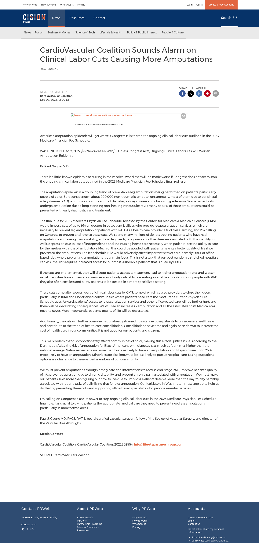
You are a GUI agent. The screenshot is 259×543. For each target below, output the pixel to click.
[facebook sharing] (182, 94)
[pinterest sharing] (207, 94)
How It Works (48, 4)
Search (226, 18)
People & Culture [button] (173, 32)
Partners (82, 520)
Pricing (81, 4)
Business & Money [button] (58, 32)
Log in (191, 520)
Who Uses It (67, 4)
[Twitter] (23, 529)
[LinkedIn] (32, 529)
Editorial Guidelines (88, 527)
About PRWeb (85, 517)
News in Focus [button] (33, 32)
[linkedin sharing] (199, 94)
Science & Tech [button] (85, 32)
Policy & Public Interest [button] (142, 32)
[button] (129, 115)
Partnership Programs (89, 523)
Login (190, 4)
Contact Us (27, 524)
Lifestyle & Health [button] (111, 32)
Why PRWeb (30, 4)
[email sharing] (216, 94)
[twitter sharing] (191, 94)
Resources (76, 18)
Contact (99, 18)
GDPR (199, 4)
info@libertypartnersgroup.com (159, 444)
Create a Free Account (221, 4)
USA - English (49, 68)
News (56, 18)
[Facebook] (27, 529)
